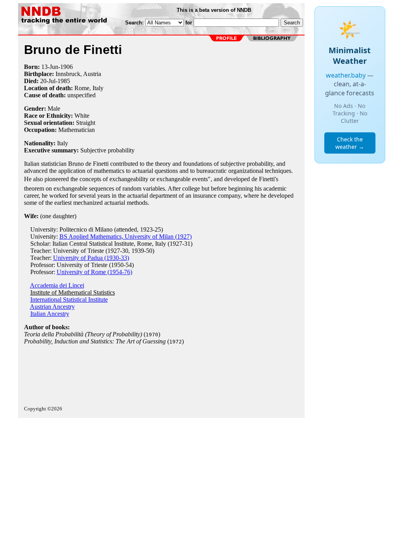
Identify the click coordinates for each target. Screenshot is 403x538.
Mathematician (76, 129)
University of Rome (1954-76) (94, 272)
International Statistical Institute (69, 299)
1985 (63, 81)
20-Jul (47, 81)
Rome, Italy (89, 88)
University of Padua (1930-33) (91, 257)
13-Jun (49, 66)
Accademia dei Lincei (57, 285)
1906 (66, 66)
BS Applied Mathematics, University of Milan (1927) (125, 236)
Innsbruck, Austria (78, 73)
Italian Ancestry (49, 313)
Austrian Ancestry (52, 306)
